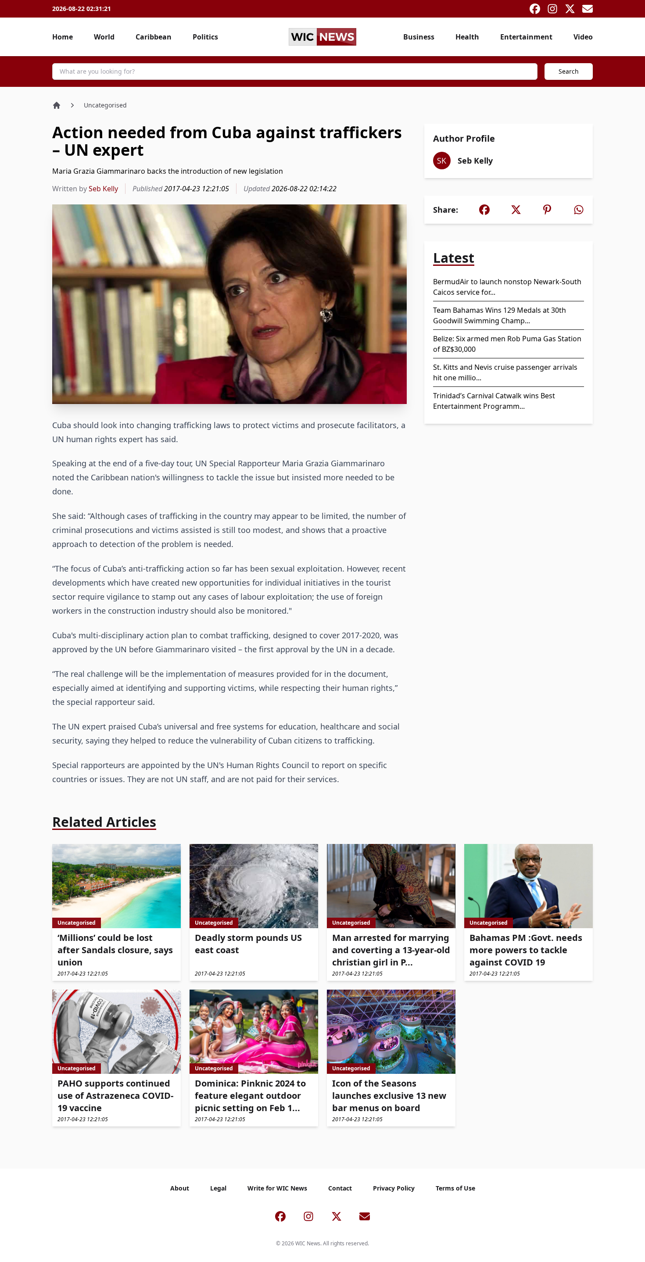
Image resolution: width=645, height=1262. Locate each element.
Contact (340, 1188)
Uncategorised (105, 105)
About (179, 1188)
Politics (205, 37)
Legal (218, 1188)
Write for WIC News (277, 1188)
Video (583, 37)
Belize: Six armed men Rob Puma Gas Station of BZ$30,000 (507, 344)
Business (418, 37)
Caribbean (154, 37)
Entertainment (526, 37)
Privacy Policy (394, 1188)
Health (467, 37)
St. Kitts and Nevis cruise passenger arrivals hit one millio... (505, 372)
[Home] (56, 105)
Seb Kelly (103, 188)
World (104, 37)
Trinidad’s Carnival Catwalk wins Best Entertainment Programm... (494, 401)
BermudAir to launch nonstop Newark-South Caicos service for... (507, 287)
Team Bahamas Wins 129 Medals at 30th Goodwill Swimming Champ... (499, 315)
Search (569, 71)
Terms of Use (455, 1188)
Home (62, 37)
